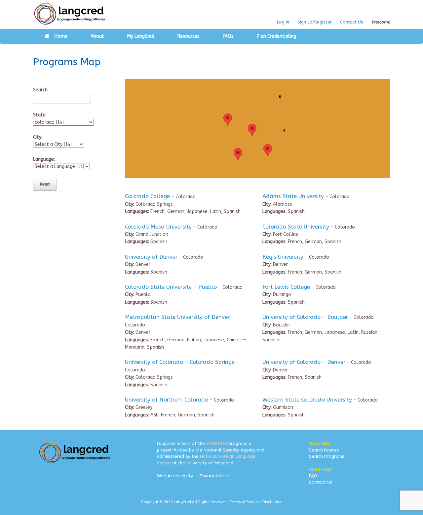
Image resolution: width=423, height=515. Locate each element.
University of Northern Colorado (166, 400)
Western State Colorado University (307, 400)
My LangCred (140, 36)
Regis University (282, 257)
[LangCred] (70, 14)
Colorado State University (295, 227)
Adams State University (293, 196)
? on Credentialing (276, 36)
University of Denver (151, 257)
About (97, 36)
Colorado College (147, 196)
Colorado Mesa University (158, 227)
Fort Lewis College (286, 287)
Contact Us (351, 22)
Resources (188, 36)
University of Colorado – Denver (303, 362)
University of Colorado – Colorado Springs (179, 362)
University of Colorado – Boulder (305, 317)
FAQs (228, 36)
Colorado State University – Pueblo (171, 287)
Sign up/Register (314, 22)
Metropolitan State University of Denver (177, 317)
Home (61, 36)
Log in (283, 22)
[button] (267, 150)
